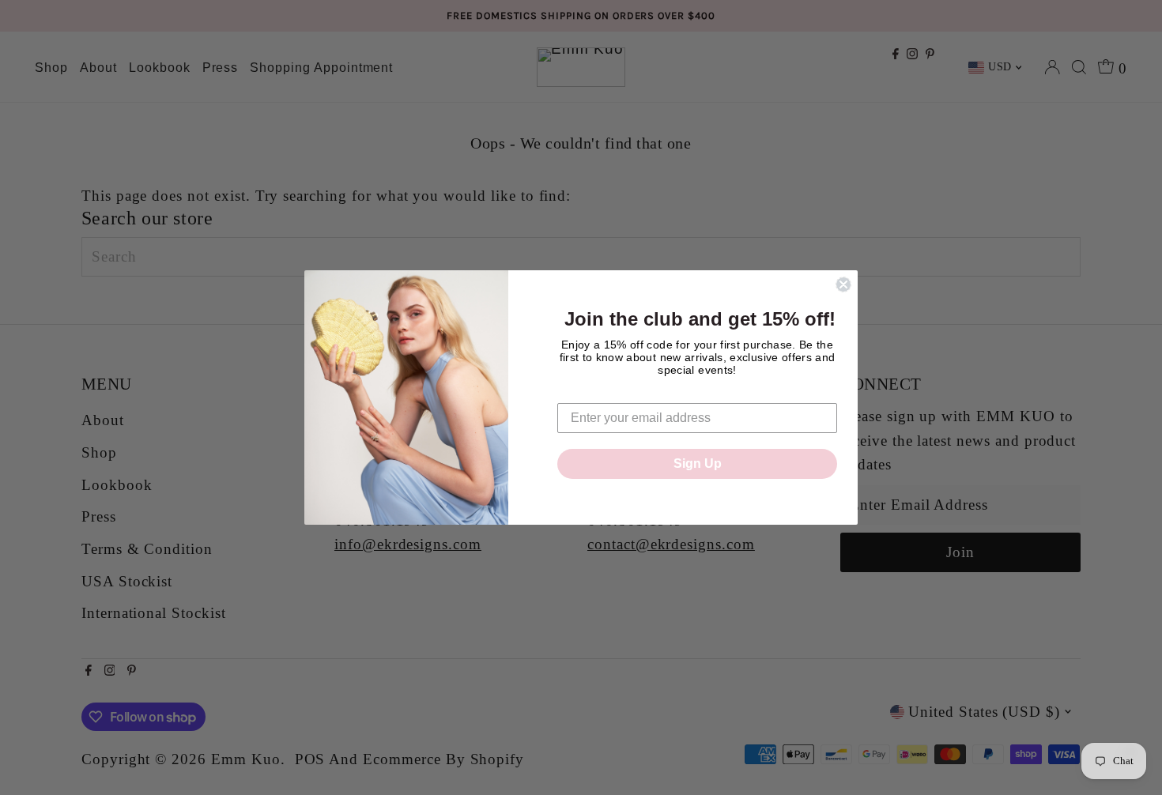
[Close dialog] (843, 284)
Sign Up (697, 463)
